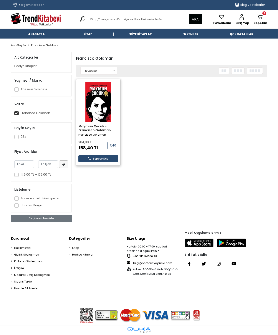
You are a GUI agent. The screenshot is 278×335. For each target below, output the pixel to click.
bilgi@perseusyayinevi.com (152, 263)
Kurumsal (20, 238)
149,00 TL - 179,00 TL (36, 174)
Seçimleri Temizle (41, 218)
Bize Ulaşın (137, 238)
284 (23, 137)
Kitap (75, 248)
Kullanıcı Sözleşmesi (28, 261)
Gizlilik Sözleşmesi (27, 255)
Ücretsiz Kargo (31, 205)
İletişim (19, 268)
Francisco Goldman (35, 113)
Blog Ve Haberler (252, 5)
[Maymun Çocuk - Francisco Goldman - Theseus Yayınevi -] (98, 102)
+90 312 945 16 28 (144, 256)
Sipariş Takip (23, 281)
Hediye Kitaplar (25, 66)
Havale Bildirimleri (26, 288)
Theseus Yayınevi (34, 89)
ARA (195, 19)
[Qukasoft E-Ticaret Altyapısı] (139, 330)
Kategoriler (79, 238)
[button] (242, 19)
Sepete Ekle (100, 158)
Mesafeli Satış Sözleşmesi (32, 275)
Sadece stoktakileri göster (40, 198)
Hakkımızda (22, 248)
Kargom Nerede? (31, 5)
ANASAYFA (36, 34)
